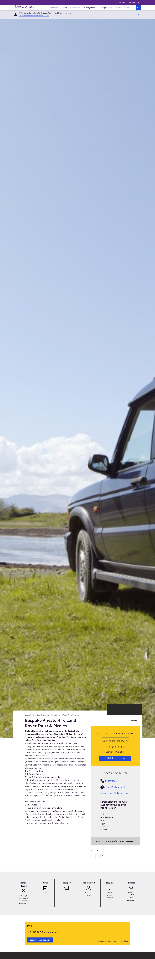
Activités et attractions (71, 7)
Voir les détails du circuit (114, 787)
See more (22, 904)
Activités (36, 715)
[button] (138, 14)
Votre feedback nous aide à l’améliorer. (34, 16)
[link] (138, 7)
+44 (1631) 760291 (111, 781)
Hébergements (90, 7)
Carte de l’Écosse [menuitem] (122, 8)
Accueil (28, 715)
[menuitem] (54, 7)
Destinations (53, 7)
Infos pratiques (106, 7)
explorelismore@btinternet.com (114, 793)
